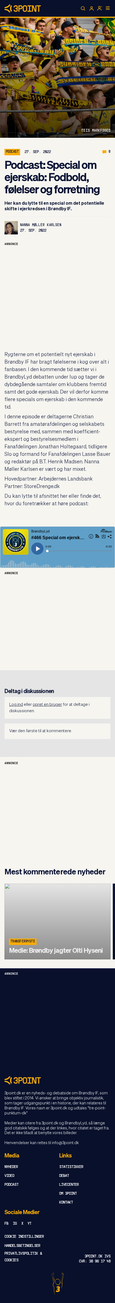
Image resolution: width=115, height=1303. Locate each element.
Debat (64, 1176)
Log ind (16, 704)
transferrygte (22, 941)
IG (15, 1224)
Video (9, 1176)
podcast (12, 152)
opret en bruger (47, 704)
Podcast (11, 1185)
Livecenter (69, 1185)
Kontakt (66, 1202)
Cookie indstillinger (24, 1237)
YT (29, 1224)
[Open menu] (108, 8)
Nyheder (11, 1167)
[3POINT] (57, 1080)
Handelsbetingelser (22, 1246)
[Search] (83, 8)
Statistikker (71, 1167)
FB (6, 1224)
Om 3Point (68, 1194)
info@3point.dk (65, 1143)
